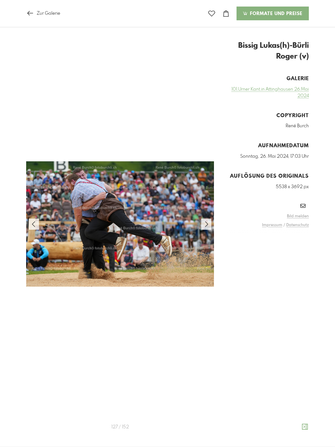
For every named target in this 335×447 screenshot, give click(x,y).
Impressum (272, 225)
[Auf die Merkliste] (212, 13)
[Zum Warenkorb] (226, 13)
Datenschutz (297, 225)
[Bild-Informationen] (305, 427)
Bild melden (298, 216)
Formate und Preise (275, 13)
